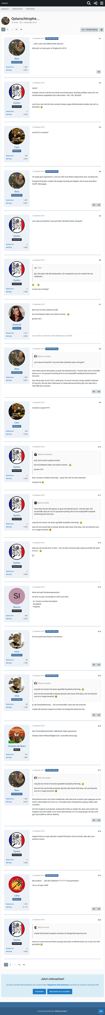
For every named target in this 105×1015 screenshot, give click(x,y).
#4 (100, 171)
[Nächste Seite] (21, 29)
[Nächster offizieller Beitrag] (98, 72)
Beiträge (9, 70)
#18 (99, 831)
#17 (99, 770)
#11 (99, 495)
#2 (100, 83)
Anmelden (39, 991)
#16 (99, 726)
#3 (100, 127)
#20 (99, 920)
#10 (99, 447)
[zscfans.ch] (5, 3)
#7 (100, 304)
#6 (100, 260)
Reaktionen (10, 67)
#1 (100, 39)
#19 (99, 875)
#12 (99, 543)
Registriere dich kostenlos (58, 985)
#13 (99, 587)
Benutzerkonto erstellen (60, 991)
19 (16, 29)
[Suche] (88, 3)
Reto (16, 22)
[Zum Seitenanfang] (101, 1011)
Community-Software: (52, 1011)
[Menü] (101, 3)
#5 (100, 216)
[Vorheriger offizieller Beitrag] (94, 205)
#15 (99, 676)
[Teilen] (101, 30)
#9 (100, 402)
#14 (99, 631)
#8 (100, 349)
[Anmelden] (95, 3)
